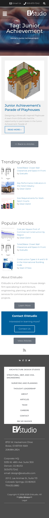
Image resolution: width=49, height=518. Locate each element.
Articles (24, 399)
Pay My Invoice (24, 421)
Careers (24, 410)
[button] (44, 3)
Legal (24, 500)
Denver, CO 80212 (13, 466)
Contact (24, 416)
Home (13, 38)
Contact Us (24, 328)
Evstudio (24, 173)
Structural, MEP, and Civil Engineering (20, 376)
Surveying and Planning (24, 383)
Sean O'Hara (25, 268)
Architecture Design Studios (24, 369)
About (24, 394)
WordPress (24, 497)
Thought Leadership (25, 388)
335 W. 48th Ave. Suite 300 (19, 462)
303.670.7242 (11, 469)
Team (24, 405)
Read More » (14, 129)
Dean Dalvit (25, 189)
